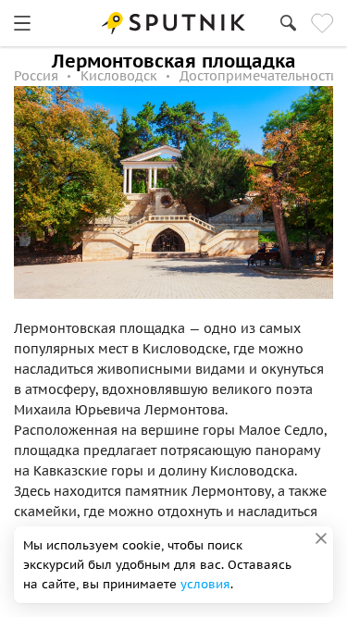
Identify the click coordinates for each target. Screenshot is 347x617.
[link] (22, 23)
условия (205, 584)
